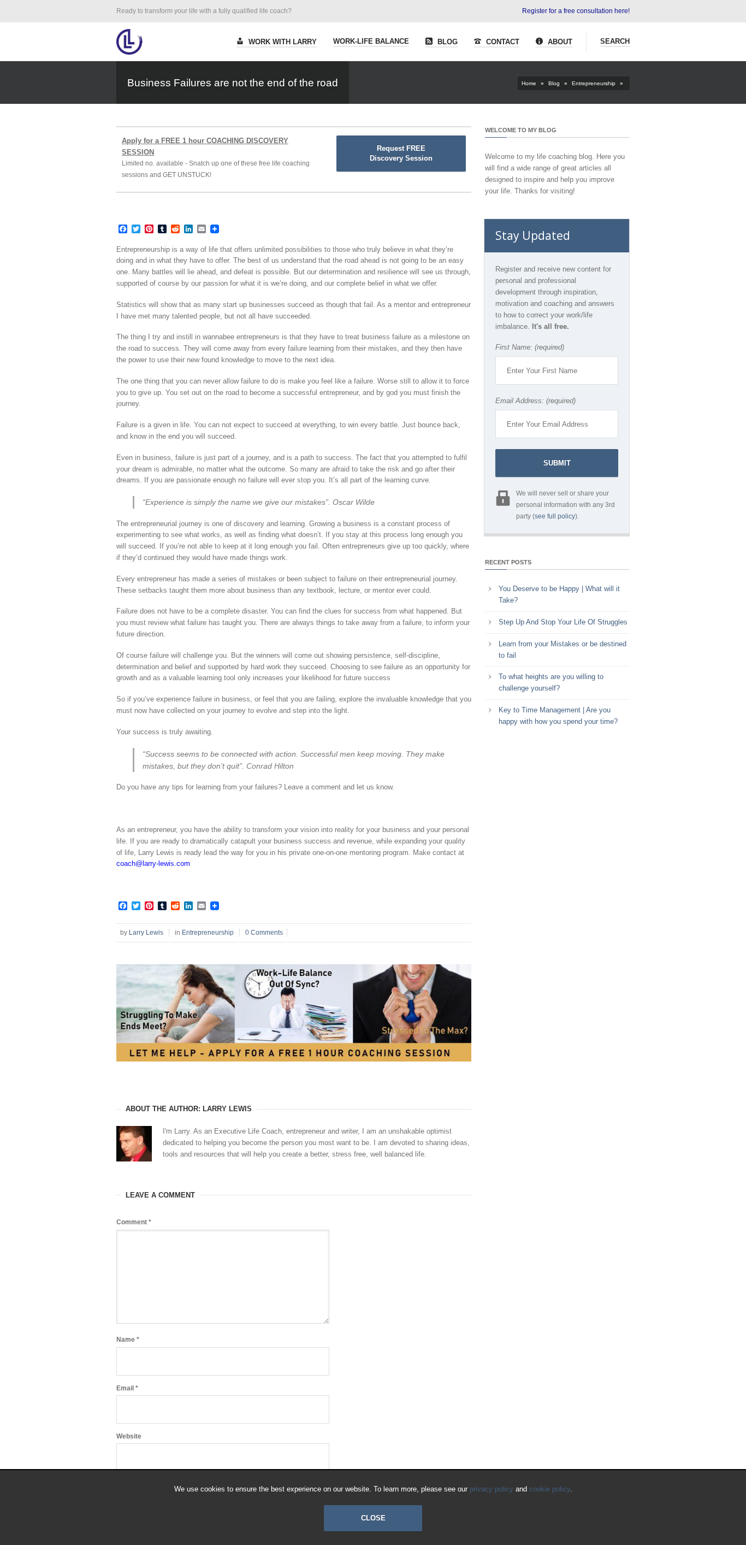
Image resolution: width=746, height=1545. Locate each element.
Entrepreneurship (593, 83)
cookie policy (549, 1489)
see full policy (555, 516)
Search (615, 41)
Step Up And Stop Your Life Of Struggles (563, 622)
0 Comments (264, 932)
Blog (446, 42)
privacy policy (491, 1489)
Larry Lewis (146, 932)
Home (529, 83)
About (559, 42)
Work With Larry (281, 42)
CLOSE (373, 1518)
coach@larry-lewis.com (153, 863)
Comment (133, 1222)
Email (127, 1388)
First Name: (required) (529, 347)
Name (127, 1339)
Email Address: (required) (535, 401)
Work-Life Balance (371, 41)
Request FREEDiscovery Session (401, 153)
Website (128, 1436)
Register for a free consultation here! (576, 11)
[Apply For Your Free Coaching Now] (293, 1070)
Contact (501, 42)
